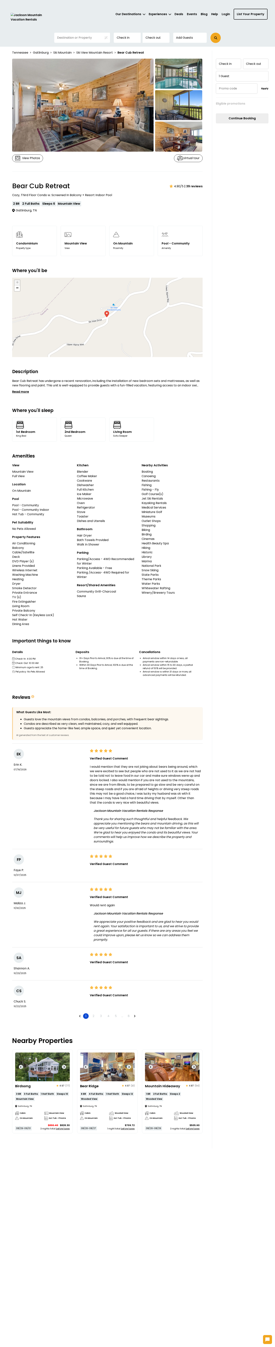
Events (192, 14)
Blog (204, 14)
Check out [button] (153, 37)
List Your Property (250, 14)
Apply (264, 88)
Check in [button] (123, 37)
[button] (215, 38)
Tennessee (20, 52)
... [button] (122, 1016)
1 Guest (224, 76)
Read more (20, 392)
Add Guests (184, 37)
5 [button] (116, 1016)
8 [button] (129, 1016)
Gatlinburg (41, 52)
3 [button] (101, 1016)
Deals (179, 14)
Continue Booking (242, 118)
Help (214, 14)
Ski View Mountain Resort (94, 52)
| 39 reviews (193, 186)
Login (226, 14)
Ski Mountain (62, 52)
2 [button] (93, 1016)
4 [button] (108, 1016)
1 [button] (85, 1016)
